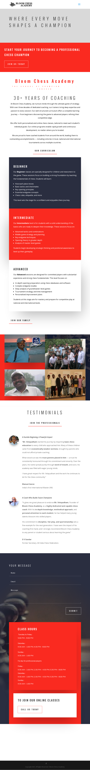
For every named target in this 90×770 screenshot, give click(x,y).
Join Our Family (21, 320)
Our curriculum (45, 150)
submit (73, 611)
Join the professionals (45, 423)
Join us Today (16, 64)
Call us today (30, 709)
